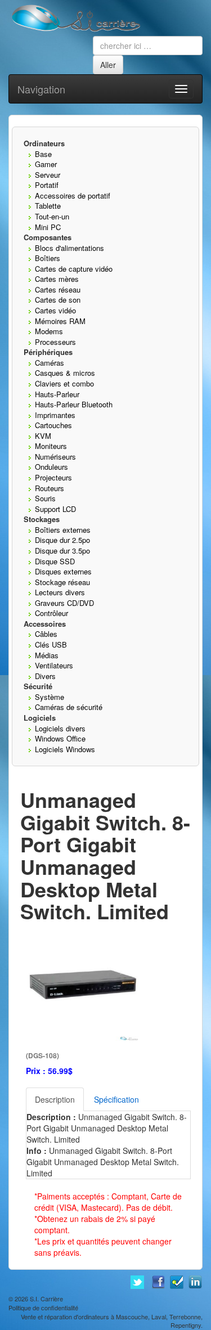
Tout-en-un (52, 216)
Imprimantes (55, 415)
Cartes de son (57, 299)
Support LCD (55, 509)
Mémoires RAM (60, 321)
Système (49, 696)
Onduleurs (51, 466)
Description (55, 1099)
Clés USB (51, 644)
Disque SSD (55, 561)
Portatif (47, 184)
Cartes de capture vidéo (74, 268)
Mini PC (48, 227)
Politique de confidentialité (43, 1307)
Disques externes (63, 571)
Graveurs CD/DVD (64, 602)
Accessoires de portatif (72, 195)
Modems (49, 331)
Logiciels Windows (65, 749)
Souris (45, 498)
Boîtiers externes (63, 529)
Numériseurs (55, 456)
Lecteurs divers (60, 592)
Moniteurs (51, 446)
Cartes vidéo (55, 310)
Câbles (46, 633)
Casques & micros (65, 372)
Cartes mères (57, 278)
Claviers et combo (64, 383)
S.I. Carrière (46, 1298)
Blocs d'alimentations (69, 247)
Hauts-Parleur (57, 394)
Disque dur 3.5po (62, 550)
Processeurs (55, 341)
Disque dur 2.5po (62, 539)
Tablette (48, 205)
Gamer (46, 164)
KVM (43, 435)
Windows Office (60, 738)
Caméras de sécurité (68, 707)
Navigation (41, 89)
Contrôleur (51, 613)
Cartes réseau (57, 289)
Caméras (49, 362)
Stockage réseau (62, 582)
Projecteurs (53, 477)
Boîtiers (47, 258)
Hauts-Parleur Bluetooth (74, 404)
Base (43, 154)
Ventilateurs (54, 665)
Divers (45, 676)
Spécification (116, 1099)
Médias (47, 655)
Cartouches (53, 425)
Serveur (47, 174)
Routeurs (49, 488)
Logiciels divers (60, 728)
